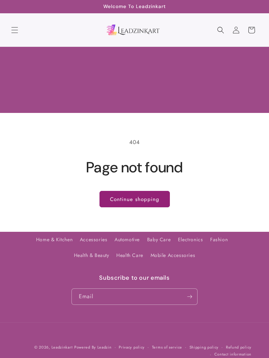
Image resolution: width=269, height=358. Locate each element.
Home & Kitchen (54, 239)
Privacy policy (132, 347)
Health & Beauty (91, 255)
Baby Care (159, 239)
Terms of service (167, 347)
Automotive (127, 239)
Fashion (219, 239)
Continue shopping (134, 199)
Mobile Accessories (173, 255)
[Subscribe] (189, 296)
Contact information (232, 354)
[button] (14, 30)
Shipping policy (204, 347)
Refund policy (238, 347)
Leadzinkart (62, 347)
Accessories (94, 239)
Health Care (129, 255)
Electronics (190, 239)
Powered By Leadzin (93, 347)
